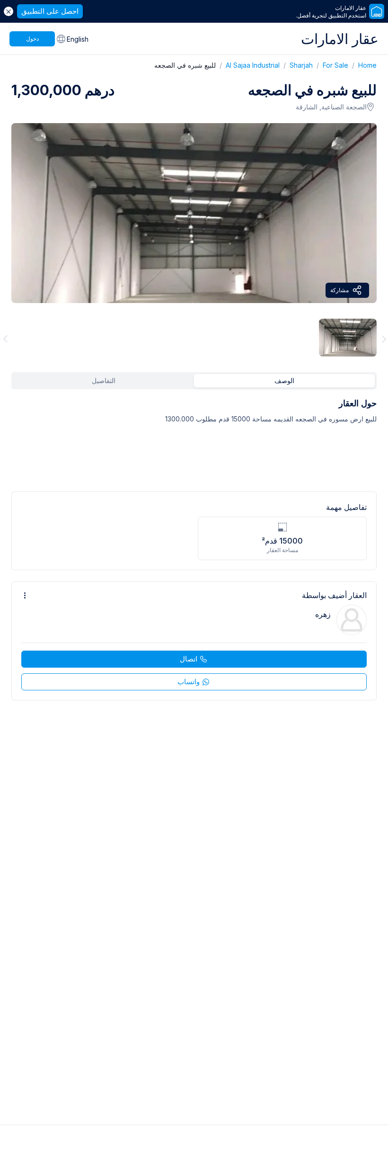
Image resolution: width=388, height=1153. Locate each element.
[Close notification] (8, 11)
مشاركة (339, 290)
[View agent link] (194, 641)
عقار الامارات (340, 39)
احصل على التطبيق (50, 11)
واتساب (188, 681)
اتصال (188, 658)
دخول (32, 38)
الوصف (284, 380)
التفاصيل (103, 380)
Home (362, 65)
